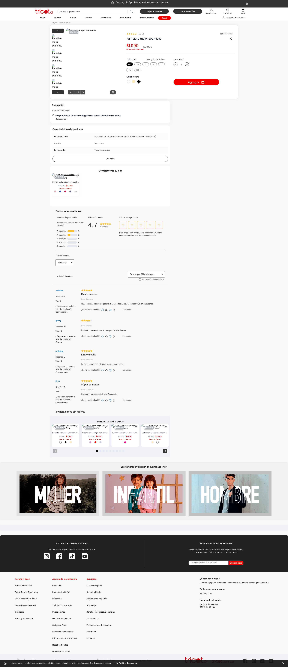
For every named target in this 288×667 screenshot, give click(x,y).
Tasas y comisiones (24, 618)
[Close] (247, 4)
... (75, 191)
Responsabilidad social (63, 632)
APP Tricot (91, 605)
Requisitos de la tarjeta (25, 605)
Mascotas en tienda (61, 651)
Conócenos (57, 585)
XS (137, 64)
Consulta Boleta (94, 592)
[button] (43, 17)
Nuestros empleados (61, 618)
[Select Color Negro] (138, 81)
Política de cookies (128, 663)
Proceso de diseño (60, 592)
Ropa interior (64, 23)
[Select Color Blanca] (128, 81)
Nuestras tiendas (60, 645)
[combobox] (96, 11)
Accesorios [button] (105, 17)
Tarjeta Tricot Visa (23, 585)
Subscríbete (236, 563)
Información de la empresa (64, 638)
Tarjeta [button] (154, 11)
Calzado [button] (88, 17)
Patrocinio (57, 599)
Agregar (194, 82)
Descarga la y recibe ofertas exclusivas (142, 2)
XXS (129, 64)
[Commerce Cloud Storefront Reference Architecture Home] (44, 11)
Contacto (91, 638)
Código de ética (59, 625)
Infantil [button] (73, 17)
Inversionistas (58, 612)
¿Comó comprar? (94, 585)
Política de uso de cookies (99, 625)
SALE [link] (164, 18)
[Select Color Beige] (133, 81)
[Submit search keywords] (131, 11)
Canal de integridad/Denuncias (101, 612)
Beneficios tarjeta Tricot (26, 599)
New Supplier (93, 618)
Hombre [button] (57, 17)
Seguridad (91, 632)
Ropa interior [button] (126, 17)
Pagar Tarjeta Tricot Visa (26, 592)
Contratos (19, 612)
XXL (137, 70)
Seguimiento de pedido (97, 599)
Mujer (54, 23)
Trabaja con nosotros (62, 605)
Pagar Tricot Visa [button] (188, 11)
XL (130, 70)
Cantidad (178, 59)
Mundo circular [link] (147, 17)
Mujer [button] (43, 17)
